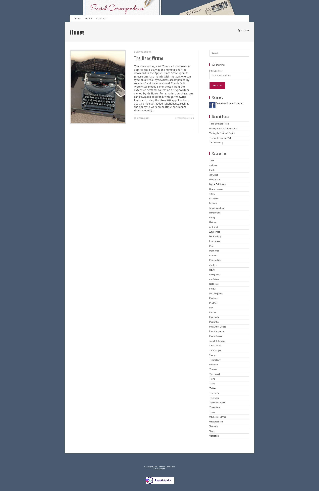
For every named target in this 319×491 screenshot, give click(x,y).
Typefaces (214, 393)
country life (214, 179)
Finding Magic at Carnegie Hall (223, 128)
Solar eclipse (215, 350)
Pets (211, 307)
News (212, 269)
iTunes (246, 30)
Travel (212, 383)
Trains (212, 378)
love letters (214, 241)
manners (213, 255)
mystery (213, 265)
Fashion (213, 203)
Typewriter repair (217, 402)
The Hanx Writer (148, 58)
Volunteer (213, 426)
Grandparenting (216, 208)
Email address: (216, 70)
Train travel (214, 374)
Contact (101, 18)
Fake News (214, 198)
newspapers (215, 274)
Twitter (212, 388)
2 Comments (143, 118)
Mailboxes (214, 250)
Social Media (215, 345)
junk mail (213, 227)
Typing (212, 412)
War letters (214, 435)
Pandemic (213, 298)
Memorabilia (215, 260)
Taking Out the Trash (219, 123)
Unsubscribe (159, 468)
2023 (211, 160)
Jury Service (214, 231)
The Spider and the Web (220, 138)
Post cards (214, 317)
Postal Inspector (216, 331)
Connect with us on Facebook (230, 103)
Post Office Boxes (217, 326)
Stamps (212, 355)
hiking (212, 217)
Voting (212, 431)
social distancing (217, 341)
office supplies (216, 293)
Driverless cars (216, 189)
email (212, 193)
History (212, 222)
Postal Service (215, 336)
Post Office (214, 322)
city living (213, 174)
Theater (213, 369)
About (88, 18)
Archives (213, 165)
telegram (213, 364)
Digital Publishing (217, 184)
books (212, 170)
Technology (214, 360)
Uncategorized (142, 52)
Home (78, 18)
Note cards (214, 284)
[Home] (239, 30)
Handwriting (214, 212)
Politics (212, 312)
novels (212, 288)
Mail (211, 246)
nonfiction (214, 279)
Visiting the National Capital (222, 133)
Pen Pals (213, 303)
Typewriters (214, 407)
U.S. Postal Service (217, 416)
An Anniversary (216, 142)
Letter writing (215, 236)
